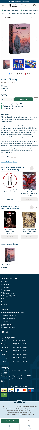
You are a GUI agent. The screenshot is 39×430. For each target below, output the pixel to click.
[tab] (19, 114)
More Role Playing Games (9, 162)
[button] (3, 5)
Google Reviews (29, 409)
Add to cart (23, 99)
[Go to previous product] (32, 17)
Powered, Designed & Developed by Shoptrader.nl (19, 414)
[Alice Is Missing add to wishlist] (36, 99)
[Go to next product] (36, 17)
